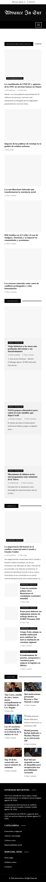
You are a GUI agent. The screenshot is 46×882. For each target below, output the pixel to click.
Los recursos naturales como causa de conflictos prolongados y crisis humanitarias (21, 286)
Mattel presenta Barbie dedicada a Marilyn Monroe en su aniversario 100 (32, 735)
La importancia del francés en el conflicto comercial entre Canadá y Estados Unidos (20, 549)
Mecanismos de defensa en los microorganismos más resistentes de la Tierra (22, 477)
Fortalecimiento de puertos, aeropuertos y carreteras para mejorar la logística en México (30, 660)
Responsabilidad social (15, 78)
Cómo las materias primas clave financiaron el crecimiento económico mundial (30, 593)
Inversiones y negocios (14, 540)
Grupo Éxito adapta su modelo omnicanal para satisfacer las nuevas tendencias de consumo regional (30, 637)
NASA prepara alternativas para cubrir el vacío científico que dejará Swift (23, 413)
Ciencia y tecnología (16, 342)
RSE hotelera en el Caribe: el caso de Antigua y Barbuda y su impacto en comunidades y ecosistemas (21, 237)
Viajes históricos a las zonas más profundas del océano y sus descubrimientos (22, 349)
